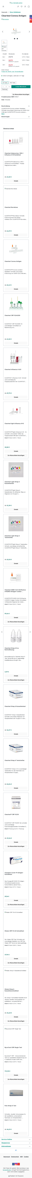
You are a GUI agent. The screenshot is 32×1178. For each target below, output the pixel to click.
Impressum (6, 1156)
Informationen (6, 1146)
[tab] (15, 110)
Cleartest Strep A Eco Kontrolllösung (12, 649)
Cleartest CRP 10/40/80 (12, 315)
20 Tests (5, 82)
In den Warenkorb (21, 86)
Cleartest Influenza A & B (13, 369)
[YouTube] (31, 21)
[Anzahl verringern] (3, 86)
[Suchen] (18, 6)
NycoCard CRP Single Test (13, 1047)
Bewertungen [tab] (5, 116)
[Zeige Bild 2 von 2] (17, 38)
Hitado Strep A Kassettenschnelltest (12, 990)
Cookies (26, 1156)
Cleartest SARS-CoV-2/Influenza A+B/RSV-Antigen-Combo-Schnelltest (15, 590)
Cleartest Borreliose (11, 207)
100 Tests (12, 82)
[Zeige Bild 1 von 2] (14, 38)
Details (16, 181)
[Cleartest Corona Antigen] (16, 32)
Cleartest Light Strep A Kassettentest (12, 482)
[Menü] (3, 6)
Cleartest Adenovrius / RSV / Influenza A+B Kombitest (14, 154)
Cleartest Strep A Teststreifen (14, 760)
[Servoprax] (16, 19)
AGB (21, 1156)
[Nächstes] (29, 31)
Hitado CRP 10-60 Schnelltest (14, 931)
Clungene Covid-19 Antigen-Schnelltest (14, 873)
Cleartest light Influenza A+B (14, 423)
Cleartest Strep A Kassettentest (15, 706)
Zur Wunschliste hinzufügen (21, 94)
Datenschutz (15, 1156)
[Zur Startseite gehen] (16, 3)
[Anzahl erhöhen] (9, 86)
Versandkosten (7, 1170)
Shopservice (5, 1143)
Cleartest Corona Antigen (13, 261)
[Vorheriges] (2, 31)
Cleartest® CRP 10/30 (12, 814)
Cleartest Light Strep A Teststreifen (12, 536)
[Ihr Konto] (25, 6)
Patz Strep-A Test (10, 1105)
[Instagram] (31, 19)
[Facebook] (31, 16)
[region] (16, 37)
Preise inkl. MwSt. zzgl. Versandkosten (12, 71)
